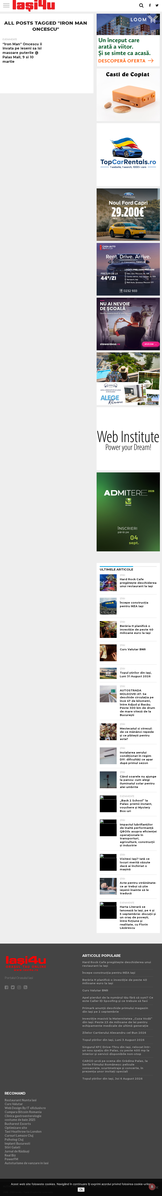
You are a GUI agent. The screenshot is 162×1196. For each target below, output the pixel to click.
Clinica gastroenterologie (23, 1116)
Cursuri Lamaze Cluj (19, 1135)
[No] (157, 1187)
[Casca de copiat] (128, 122)
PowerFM (11, 1159)
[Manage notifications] (152, 1186)
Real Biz (10, 1155)
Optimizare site (16, 1127)
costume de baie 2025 (20, 1119)
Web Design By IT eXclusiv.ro (25, 1108)
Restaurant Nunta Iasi (20, 1100)
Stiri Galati (12, 1147)
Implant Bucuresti (17, 1143)
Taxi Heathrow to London (23, 1131)
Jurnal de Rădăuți (17, 1151)
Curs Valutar (14, 1104)
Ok (81, 1189)
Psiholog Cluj (14, 1139)
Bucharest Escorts (18, 1123)
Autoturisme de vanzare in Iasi (27, 1163)
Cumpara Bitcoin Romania (23, 1112)
